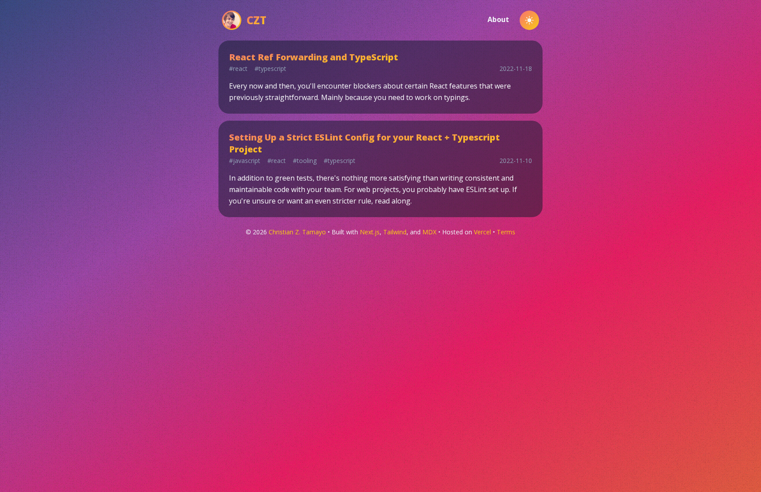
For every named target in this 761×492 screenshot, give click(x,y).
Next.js (370, 232)
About (498, 19)
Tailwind (394, 232)
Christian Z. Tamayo (297, 232)
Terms (506, 232)
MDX (429, 232)
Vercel (482, 232)
